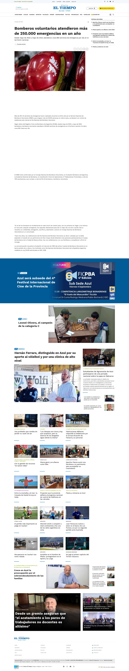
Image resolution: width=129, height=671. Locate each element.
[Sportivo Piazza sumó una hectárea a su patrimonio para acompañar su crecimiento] (77, 451)
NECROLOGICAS (18, 655)
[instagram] (113, 1)
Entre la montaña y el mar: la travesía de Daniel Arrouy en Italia (103, 41)
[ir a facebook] (64, 666)
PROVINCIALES (75, 14)
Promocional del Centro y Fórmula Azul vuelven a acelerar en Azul (98, 568)
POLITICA (67, 14)
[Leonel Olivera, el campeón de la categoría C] (81, 324)
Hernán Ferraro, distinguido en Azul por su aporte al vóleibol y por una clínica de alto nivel (45, 356)
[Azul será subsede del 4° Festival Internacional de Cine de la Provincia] (81, 281)
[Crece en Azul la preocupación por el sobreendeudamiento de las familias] (67, 577)
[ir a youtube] (70, 666)
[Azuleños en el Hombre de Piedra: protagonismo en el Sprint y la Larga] (51, 543)
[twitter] (107, 1)
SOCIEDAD (31, 14)
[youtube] (110, 1)
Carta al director (98, 647)
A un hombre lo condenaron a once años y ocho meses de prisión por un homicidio (92, 398)
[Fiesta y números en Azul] (77, 482)
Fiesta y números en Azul (100, 46)
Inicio (16, 645)
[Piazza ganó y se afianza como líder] (51, 451)
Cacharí (59, 1)
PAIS (81, 14)
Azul (53, 1)
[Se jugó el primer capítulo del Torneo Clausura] (77, 543)
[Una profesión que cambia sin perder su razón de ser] (26, 420)
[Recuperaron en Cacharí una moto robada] (26, 543)
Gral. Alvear (66, 1)
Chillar (74, 1)
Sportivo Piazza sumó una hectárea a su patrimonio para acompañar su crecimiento (103, 24)
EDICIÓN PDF (96, 14)
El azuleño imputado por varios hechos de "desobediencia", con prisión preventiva (92, 407)
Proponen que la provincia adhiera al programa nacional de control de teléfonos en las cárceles (103, 35)
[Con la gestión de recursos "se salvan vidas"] (26, 451)
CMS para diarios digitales (109, 667)
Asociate (107, 8)
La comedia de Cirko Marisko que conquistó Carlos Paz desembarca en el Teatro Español (98, 584)
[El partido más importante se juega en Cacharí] (26, 512)
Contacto (96, 652)
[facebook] (105, 1)
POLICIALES (45, 14)
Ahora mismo (18, 14)
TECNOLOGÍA (87, 14)
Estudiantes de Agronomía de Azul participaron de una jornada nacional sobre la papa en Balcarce (98, 373)
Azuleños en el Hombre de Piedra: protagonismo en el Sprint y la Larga (50, 557)
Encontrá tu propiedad (27, 1)
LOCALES (25, 14)
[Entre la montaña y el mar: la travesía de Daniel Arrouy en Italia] (26, 482)
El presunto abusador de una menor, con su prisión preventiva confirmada (98, 576)
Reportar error (97, 650)
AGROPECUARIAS (59, 14)
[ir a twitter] (67, 666)
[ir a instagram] (74, 666)
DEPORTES (38, 14)
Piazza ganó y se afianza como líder (104, 29)
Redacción (96, 645)
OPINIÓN (52, 14)
